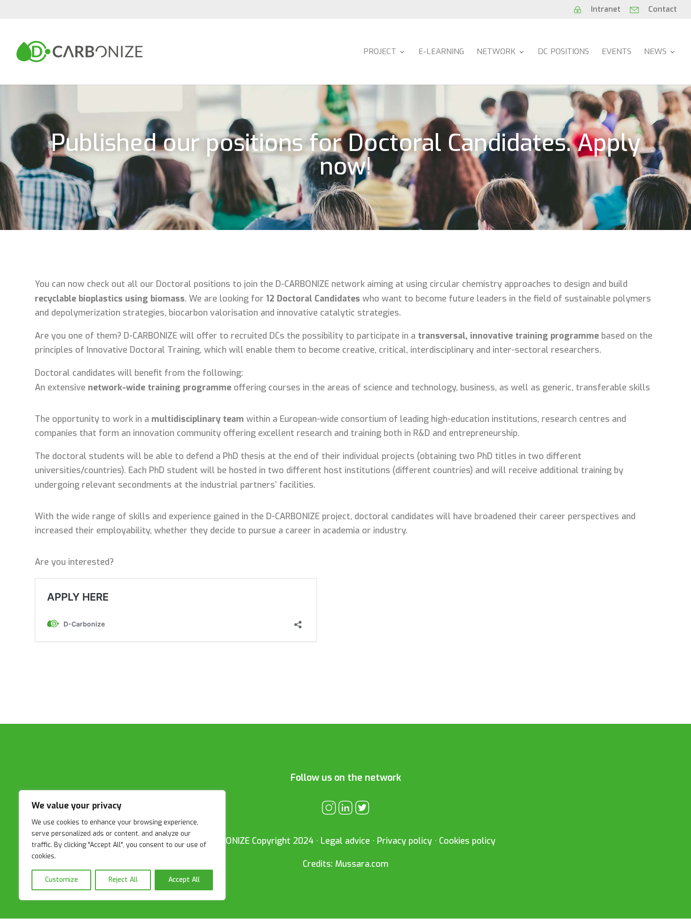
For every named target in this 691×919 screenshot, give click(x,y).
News (655, 52)
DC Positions (563, 52)
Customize (61, 879)
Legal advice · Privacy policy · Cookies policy (408, 841)
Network (496, 52)
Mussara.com (361, 864)
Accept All (184, 879)
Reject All (123, 879)
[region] (122, 845)
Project (379, 52)
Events (616, 52)
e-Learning (441, 52)
